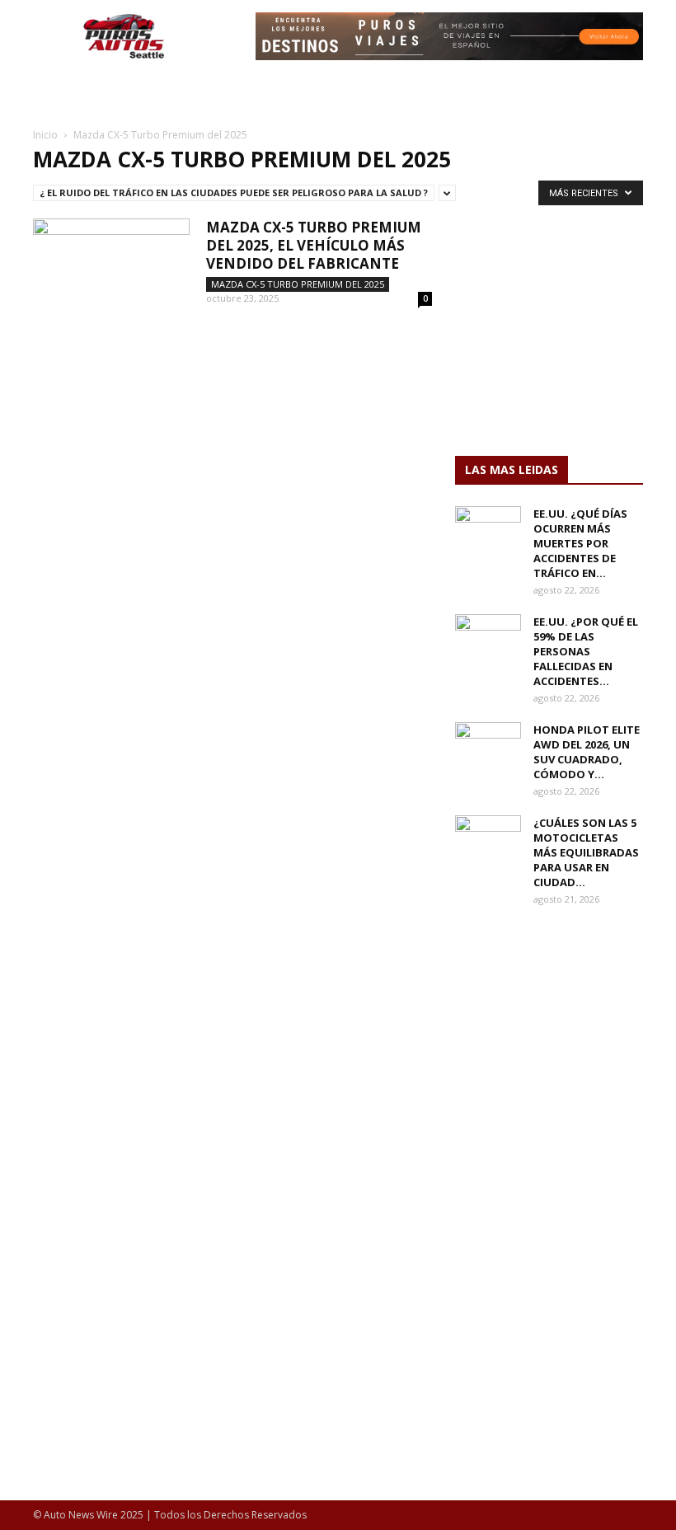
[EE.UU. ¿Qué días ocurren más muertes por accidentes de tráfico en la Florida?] (488, 529)
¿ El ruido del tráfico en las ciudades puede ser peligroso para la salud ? (234, 192)
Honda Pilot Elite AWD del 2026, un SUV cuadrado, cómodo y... (586, 751)
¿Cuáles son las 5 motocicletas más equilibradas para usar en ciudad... (586, 852)
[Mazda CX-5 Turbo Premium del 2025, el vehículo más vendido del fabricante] (111, 272)
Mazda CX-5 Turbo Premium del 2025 (297, 284)
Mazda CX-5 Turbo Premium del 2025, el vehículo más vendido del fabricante (313, 245)
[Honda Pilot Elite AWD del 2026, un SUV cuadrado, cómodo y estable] (488, 745)
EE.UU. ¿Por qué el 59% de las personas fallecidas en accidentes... (585, 651)
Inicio (45, 135)
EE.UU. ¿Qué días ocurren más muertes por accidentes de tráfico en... (580, 543)
